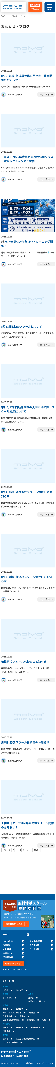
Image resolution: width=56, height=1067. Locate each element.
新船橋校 (31, 1019)
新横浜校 (19, 1027)
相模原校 (6, 1031)
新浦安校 (19, 1009)
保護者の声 (8, 957)
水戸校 (5, 990)
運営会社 (6, 969)
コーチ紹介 (35, 949)
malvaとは (8, 941)
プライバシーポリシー (19, 969)
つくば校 (19, 990)
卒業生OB (7, 953)
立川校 (5, 1038)
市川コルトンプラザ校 (12, 1012)
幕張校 (22, 1016)
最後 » (37, 849)
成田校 (32, 1012)
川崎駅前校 (35, 1027)
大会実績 (7, 949)
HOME (6, 934)
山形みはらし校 (34, 1001)
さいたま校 (7, 997)
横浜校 (5, 1027)
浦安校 (5, 1009)
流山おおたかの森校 (11, 1019)
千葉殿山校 (7, 1016)
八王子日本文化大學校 (25, 1038)
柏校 (44, 1019)
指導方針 (7, 945)
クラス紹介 (35, 945)
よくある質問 (36, 941)
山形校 (31, 997)
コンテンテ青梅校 (10, 1042)
